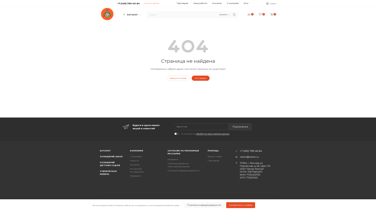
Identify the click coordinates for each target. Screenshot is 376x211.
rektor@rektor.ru (249, 156)
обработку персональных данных (212, 134)
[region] (188, 205)
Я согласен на (205, 134)
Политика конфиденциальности (204, 205)
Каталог (105, 150)
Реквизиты (135, 176)
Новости (134, 160)
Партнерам (213, 160)
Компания (136, 150)
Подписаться (240, 126)
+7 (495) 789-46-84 (128, 3)
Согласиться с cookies (240, 205)
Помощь (213, 150)
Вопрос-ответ (215, 156)
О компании (136, 156)
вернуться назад (178, 78)
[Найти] (234, 15)
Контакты (135, 165)
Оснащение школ (111, 156)
